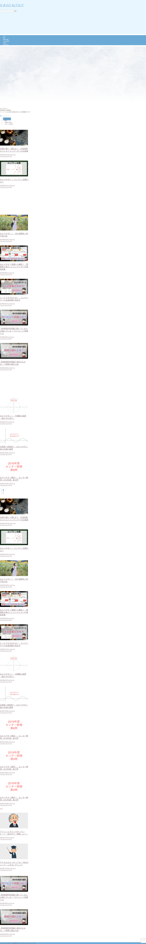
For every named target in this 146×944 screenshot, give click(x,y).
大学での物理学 (6, 41)
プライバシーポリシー (6, 943)
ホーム (4, 36)
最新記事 (7, 119)
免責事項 (14, 943)
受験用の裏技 (6, 39)
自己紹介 (5, 42)
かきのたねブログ (12, 5)
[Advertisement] (73, 23)
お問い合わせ (6, 44)
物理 (4, 37)
